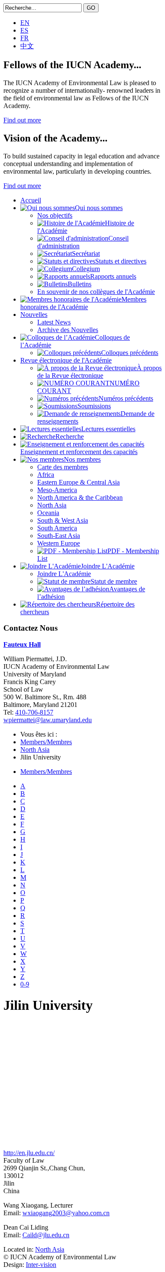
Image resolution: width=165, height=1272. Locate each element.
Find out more (22, 120)
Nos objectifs (54, 215)
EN (25, 22)
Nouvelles (33, 314)
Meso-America (57, 489)
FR (24, 38)
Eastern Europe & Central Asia (78, 482)
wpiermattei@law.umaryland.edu (47, 719)
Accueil (30, 200)
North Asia (51, 505)
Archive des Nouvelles (67, 329)
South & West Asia (62, 520)
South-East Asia (58, 535)
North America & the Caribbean (80, 497)
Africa (45, 474)
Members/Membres (46, 741)
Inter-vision (41, 1264)
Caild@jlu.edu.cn (45, 1235)
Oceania (48, 512)
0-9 (24, 984)
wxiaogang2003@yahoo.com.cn (66, 1213)
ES (24, 30)
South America (57, 528)
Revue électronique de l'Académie (66, 360)
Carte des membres (62, 467)
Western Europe (58, 543)
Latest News (54, 322)
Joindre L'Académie (64, 573)
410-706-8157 (34, 712)
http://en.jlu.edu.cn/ (29, 1152)
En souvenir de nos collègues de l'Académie (96, 291)
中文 (27, 46)
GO (91, 8)
